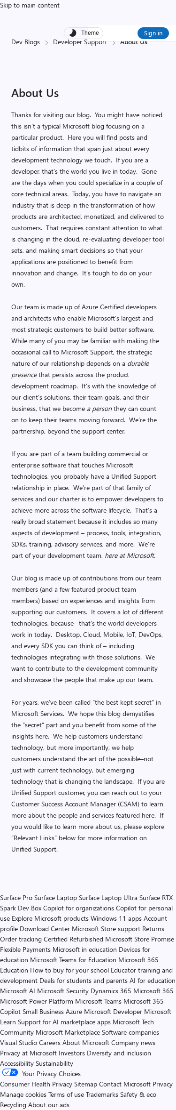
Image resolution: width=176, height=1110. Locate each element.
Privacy (163, 1083)
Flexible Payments (25, 949)
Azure (74, 1011)
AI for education (153, 980)
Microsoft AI (17, 990)
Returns (153, 928)
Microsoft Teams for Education (73, 959)
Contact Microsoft (125, 1083)
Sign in (153, 33)
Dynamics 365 (111, 990)
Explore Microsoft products (50, 918)
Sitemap (85, 1083)
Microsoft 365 (153, 990)
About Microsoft (85, 1042)
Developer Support (80, 41)
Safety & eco (138, 1094)
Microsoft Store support (106, 928)
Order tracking (21, 938)
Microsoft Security (63, 990)
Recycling (13, 1104)
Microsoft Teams (98, 1001)
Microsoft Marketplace (68, 1032)
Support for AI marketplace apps (64, 1021)
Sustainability (54, 1063)
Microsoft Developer (113, 1011)
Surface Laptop (55, 897)
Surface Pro (16, 897)
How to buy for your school (69, 969)
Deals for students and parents (83, 980)
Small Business (43, 1011)
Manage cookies (23, 1094)
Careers (50, 1042)
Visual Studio (18, 1042)
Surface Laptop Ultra (108, 897)
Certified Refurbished (73, 938)
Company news (133, 1042)
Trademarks (102, 1094)
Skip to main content (30, 4)
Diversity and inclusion (119, 1052)
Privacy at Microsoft (28, 1052)
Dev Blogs (25, 41)
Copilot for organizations (78, 907)
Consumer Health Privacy (36, 1083)
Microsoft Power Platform (36, 1001)
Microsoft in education (85, 949)
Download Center (45, 928)
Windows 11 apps (116, 918)
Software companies (130, 1032)
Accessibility (17, 1063)
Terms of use (66, 1094)
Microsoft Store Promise (139, 938)
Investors (72, 1052)
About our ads (48, 1104)
